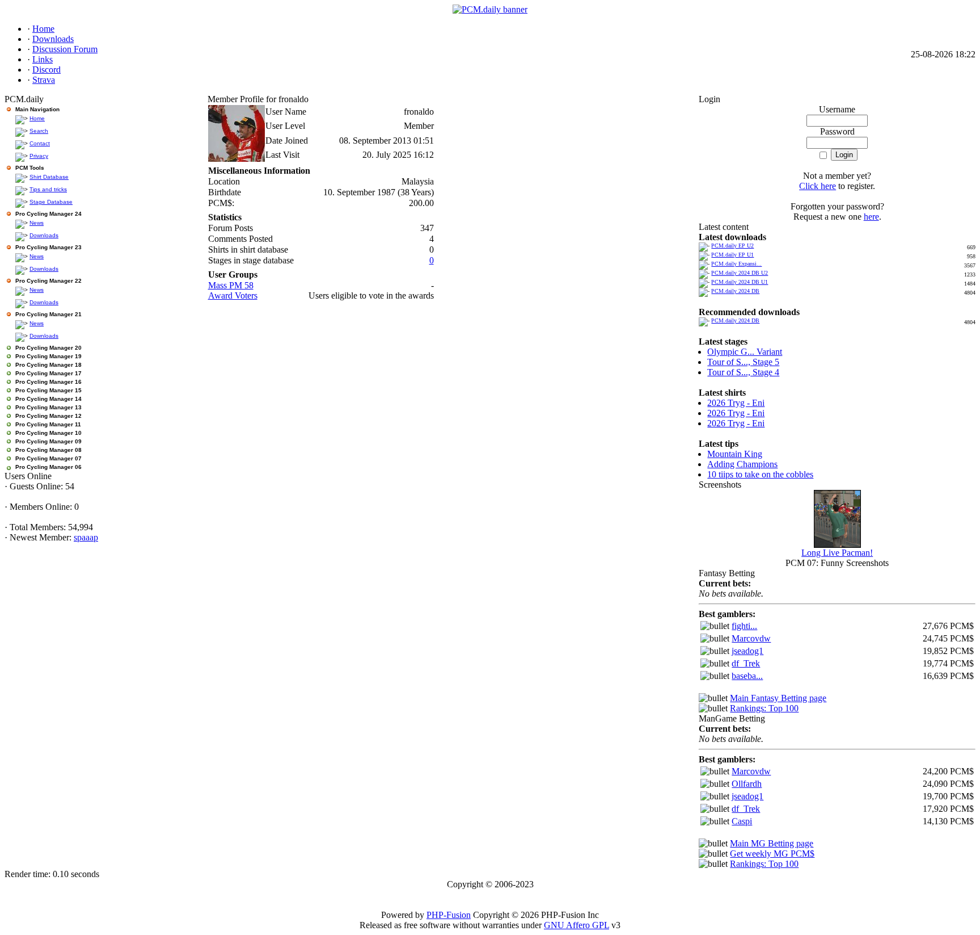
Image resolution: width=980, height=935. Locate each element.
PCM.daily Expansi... (736, 264)
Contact (39, 143)
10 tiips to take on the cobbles (760, 474)
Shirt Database (49, 177)
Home (37, 118)
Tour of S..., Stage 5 (743, 362)
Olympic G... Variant (744, 352)
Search (38, 131)
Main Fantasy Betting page (778, 698)
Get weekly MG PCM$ (772, 853)
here (871, 216)
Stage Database (51, 202)
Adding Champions (742, 464)
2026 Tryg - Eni (735, 403)
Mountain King (734, 454)
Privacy (38, 156)
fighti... (744, 626)
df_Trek (746, 663)
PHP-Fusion (448, 915)
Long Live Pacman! (837, 552)
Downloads (43, 235)
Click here (817, 186)
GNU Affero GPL (576, 925)
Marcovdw (751, 638)
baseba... (747, 676)
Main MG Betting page (771, 843)
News (36, 223)
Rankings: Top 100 (764, 708)
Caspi (742, 821)
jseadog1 (747, 651)
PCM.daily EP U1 (732, 254)
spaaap (86, 537)
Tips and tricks (48, 189)
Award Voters (232, 295)
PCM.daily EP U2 (732, 245)
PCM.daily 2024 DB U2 (739, 273)
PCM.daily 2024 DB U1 (739, 282)
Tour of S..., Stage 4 (743, 372)
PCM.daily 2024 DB (735, 291)
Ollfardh (747, 784)
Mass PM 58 (231, 285)
